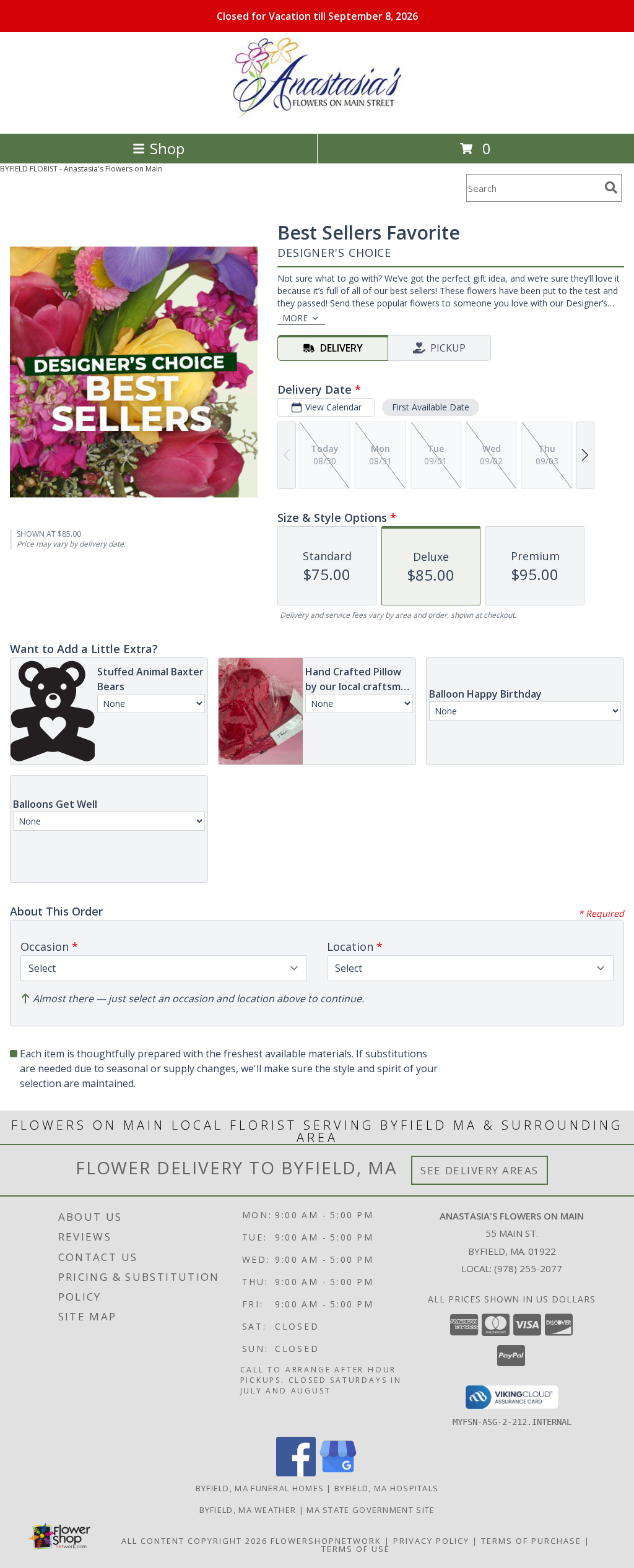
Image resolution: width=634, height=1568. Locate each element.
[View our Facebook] (296, 1473)
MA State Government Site (370, 1509)
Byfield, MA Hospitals (386, 1488)
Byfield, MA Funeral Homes (260, 1488)
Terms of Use (355, 1548)
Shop (167, 148)
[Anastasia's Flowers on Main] (317, 115)
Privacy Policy (431, 1540)
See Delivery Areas (479, 1170)
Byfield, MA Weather (248, 1509)
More (295, 318)
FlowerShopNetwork (326, 1540)
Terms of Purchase (531, 1540)
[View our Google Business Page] (338, 1473)
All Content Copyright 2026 (194, 1540)
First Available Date (430, 407)
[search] (611, 187)
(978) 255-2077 (528, 1268)
